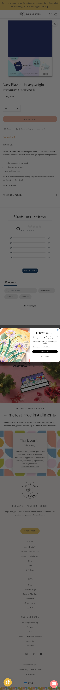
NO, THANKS (45, 356)
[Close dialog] (58, 330)
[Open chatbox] (54, 684)
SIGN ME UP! (45, 351)
